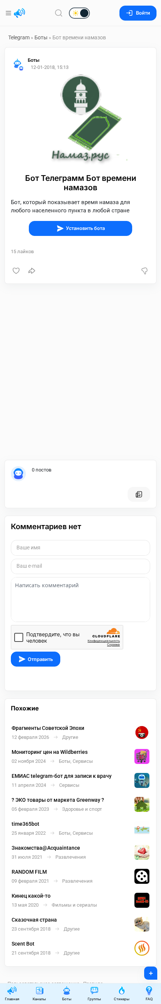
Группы (94, 999)
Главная (12, 999)
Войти (143, 13)
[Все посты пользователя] (139, 494)
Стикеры (122, 999)
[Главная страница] (19, 13)
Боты (41, 37)
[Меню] (9, 13)
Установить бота (85, 228)
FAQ (149, 999)
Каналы (39, 999)
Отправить (40, 659)
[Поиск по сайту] (59, 13)
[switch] (55, 13)
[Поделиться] (32, 270)
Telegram (19, 37)
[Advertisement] (80, 371)
